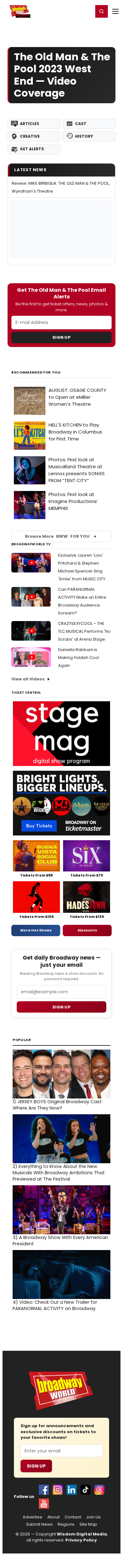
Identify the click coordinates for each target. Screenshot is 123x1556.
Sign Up (61, 337)
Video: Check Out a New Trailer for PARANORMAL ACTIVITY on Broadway (55, 1305)
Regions (66, 1524)
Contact (73, 1517)
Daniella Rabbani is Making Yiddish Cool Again (78, 657)
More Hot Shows (36, 930)
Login (86, 11)
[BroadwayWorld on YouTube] (44, 1503)
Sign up (61, 1007)
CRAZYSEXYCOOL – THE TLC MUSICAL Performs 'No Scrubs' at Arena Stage (84, 631)
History (84, 136)
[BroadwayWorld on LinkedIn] (71, 1489)
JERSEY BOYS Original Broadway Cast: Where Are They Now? (57, 1104)
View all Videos (28, 679)
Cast (80, 123)
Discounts (87, 930)
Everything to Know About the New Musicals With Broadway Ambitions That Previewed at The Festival (59, 1172)
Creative (30, 136)
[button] (101, 11)
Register (67, 11)
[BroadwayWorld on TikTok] (85, 1489)
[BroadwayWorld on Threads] (99, 1489)
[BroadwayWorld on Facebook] (44, 1489)
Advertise (32, 1517)
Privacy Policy (81, 1540)
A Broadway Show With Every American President (60, 1240)
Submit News (39, 1524)
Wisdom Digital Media (82, 1534)
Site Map (88, 1524)
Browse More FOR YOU (57, 536)
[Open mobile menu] (115, 11)
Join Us (93, 1517)
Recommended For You (36, 372)
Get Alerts (32, 149)
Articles (29, 123)
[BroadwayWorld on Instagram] (57, 1489)
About (53, 1517)
